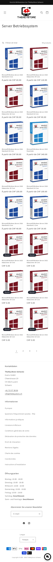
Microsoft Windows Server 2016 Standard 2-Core (37, 224)
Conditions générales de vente (17, 431)
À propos (8, 408)
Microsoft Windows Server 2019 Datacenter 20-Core (12, 187)
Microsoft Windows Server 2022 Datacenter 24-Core (12, 299)
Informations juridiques (14, 419)
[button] (5, 12)
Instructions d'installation (15, 464)
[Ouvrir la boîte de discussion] (47, 556)
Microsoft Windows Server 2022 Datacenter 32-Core (12, 261)
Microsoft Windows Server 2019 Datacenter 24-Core (37, 76)
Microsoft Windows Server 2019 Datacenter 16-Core (12, 113)
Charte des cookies (12, 453)
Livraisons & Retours (13, 425)
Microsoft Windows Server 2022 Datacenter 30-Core (37, 261)
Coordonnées (10, 459)
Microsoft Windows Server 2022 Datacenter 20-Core (37, 299)
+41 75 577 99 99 (11, 390)
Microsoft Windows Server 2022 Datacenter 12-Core (37, 336)
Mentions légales (11, 447)
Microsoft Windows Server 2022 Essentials (37, 150)
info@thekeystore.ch (13, 394)
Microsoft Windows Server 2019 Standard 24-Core (37, 187)
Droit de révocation (12, 442)
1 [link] (16, 351)
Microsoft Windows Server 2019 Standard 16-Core (37, 113)
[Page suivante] (36, 351)
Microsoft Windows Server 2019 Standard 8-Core (12, 76)
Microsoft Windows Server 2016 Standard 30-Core (12, 150)
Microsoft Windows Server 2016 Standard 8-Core (12, 224)
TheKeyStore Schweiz (34, 557)
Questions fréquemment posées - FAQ (20, 414)
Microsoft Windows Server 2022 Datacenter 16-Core (12, 336)
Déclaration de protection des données (20, 436)
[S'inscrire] (39, 514)
